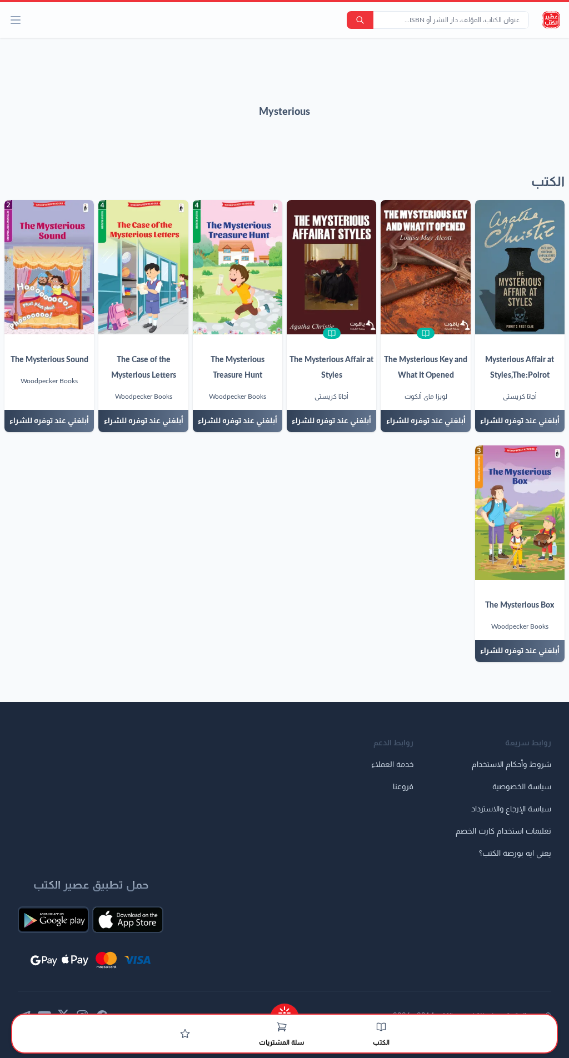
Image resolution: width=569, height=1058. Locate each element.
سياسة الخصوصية (521, 787)
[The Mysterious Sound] (49, 267)
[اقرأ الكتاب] (426, 333)
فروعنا (403, 787)
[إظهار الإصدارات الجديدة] (284, 1009)
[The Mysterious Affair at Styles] (331, 267)
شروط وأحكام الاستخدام (511, 765)
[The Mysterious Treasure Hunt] (237, 267)
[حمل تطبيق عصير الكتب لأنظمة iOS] (127, 919)
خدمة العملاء (392, 765)
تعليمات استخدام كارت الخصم (503, 831)
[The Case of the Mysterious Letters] (143, 267)
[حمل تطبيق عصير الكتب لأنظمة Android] (53, 919)
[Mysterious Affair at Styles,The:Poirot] (520, 267)
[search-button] (360, 20)
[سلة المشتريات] (281, 1027)
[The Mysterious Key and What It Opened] (425, 267)
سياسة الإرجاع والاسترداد (511, 809)
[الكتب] (381, 1027)
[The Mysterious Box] (520, 512)
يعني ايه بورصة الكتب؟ (515, 854)
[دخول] (185, 1033)
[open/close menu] (15, 20)
